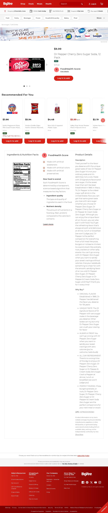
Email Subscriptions (17, 479)
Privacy (14, 507)
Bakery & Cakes (33, 488)
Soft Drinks (14, 24)
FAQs (48, 492)
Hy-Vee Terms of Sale (69, 464)
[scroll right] (103, 120)
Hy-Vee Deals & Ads (70, 477)
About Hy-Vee (51, 475)
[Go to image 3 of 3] (29, 86)
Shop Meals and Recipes (71, 481)
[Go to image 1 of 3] (24, 86)
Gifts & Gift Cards (34, 491)
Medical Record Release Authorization (81, 507)
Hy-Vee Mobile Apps (70, 484)
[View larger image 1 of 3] (26, 64)
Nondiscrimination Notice (60, 511)
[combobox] (71, 3)
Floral (75, 18)
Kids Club (67, 488)
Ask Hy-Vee (14, 475)
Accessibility (73, 511)
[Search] (81, 4)
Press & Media (15, 492)
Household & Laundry (52, 18)
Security (50, 507)
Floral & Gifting (33, 484)
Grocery (31, 477)
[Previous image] (7, 64)
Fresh (7, 18)
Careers (49, 485)
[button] (64, 71)
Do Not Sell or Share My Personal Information (32, 507)
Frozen (38, 18)
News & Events (51, 488)
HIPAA (66, 507)
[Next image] (46, 64)
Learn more (48, 224)
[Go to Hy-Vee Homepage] (8, 4)
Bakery (66, 18)
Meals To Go (32, 481)
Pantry (16, 18)
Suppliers (48, 511)
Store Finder (15, 496)
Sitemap (7, 507)
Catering (31, 495)
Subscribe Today (83, 456)
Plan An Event (33, 499)
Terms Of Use (59, 507)
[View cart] (102, 4)
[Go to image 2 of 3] (27, 86)
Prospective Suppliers (37, 511)
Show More (79, 434)
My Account (15, 483)
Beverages (27, 18)
